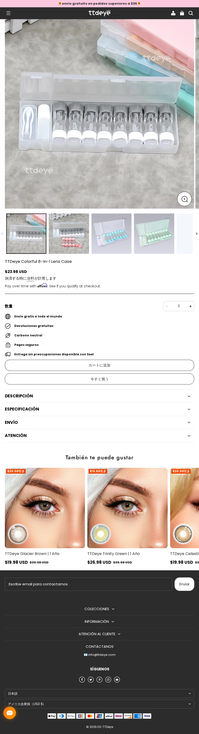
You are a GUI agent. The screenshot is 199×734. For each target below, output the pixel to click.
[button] (8, 13)
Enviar (184, 584)
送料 (30, 278)
